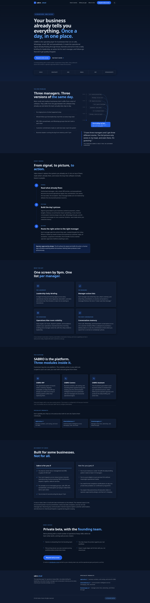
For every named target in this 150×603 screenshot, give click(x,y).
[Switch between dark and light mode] (114, 2)
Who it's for (92, 2)
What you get (82, 2)
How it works (73, 2)
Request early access (104, 2)
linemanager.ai (84, 588)
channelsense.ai (85, 582)
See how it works (57, 58)
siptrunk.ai (83, 579)
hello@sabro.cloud (54, 562)
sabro (40, 3)
